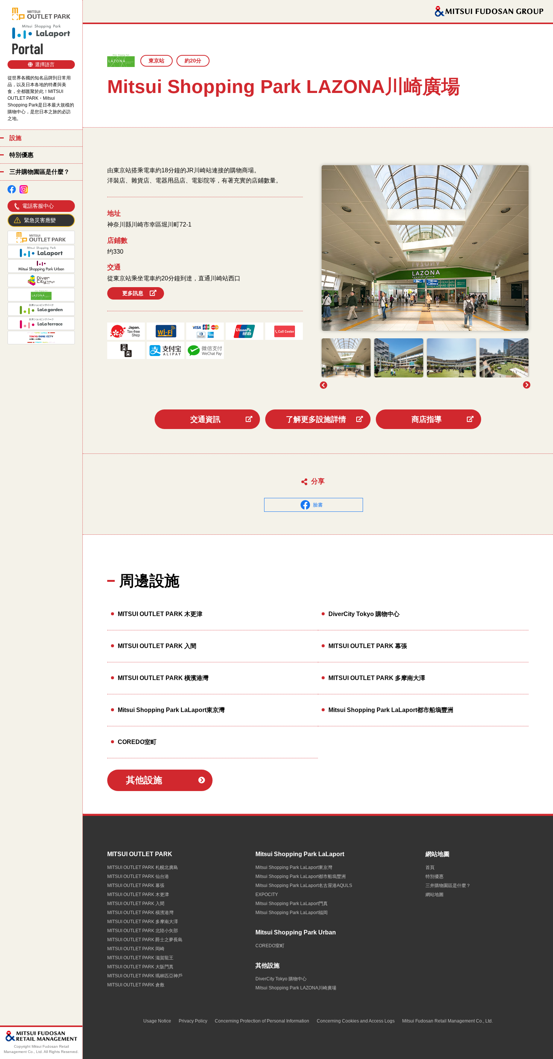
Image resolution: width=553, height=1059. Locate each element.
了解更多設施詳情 (316, 419)
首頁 (429, 867)
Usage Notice (157, 1021)
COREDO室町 (137, 742)
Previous (323, 385)
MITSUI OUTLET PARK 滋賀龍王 (140, 957)
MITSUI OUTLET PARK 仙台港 (138, 876)
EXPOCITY (266, 894)
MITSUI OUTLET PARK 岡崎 (135, 948)
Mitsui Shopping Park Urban (295, 932)
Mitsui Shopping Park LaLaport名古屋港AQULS (303, 885)
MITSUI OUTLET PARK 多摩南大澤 (376, 678)
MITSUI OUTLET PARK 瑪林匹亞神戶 (144, 975)
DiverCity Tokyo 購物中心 (364, 614)
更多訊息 (132, 293)
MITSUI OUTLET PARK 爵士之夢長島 (144, 939)
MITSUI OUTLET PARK (139, 854)
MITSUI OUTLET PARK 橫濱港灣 (163, 678)
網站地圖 (437, 854)
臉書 (318, 505)
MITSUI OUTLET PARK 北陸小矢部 (142, 930)
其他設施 (144, 780)
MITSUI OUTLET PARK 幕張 (367, 646)
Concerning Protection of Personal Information (262, 1021)
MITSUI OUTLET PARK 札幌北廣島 (142, 867)
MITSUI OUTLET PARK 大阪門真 (140, 966)
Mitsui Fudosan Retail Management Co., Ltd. (447, 1021)
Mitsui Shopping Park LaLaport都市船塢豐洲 (390, 710)
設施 (15, 138)
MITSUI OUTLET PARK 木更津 (160, 614)
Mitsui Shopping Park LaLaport (299, 854)
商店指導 (427, 419)
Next (526, 385)
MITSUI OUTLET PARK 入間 (157, 646)
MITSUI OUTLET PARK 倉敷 (135, 984)
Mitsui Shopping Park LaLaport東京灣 (171, 710)
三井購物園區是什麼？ (39, 172)
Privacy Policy (193, 1021)
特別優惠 (21, 155)
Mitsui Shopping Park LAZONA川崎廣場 (295, 988)
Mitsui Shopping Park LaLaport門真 (291, 903)
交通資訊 (205, 419)
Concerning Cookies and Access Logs (356, 1021)
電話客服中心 (38, 206)
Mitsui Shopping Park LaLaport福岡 (291, 912)
